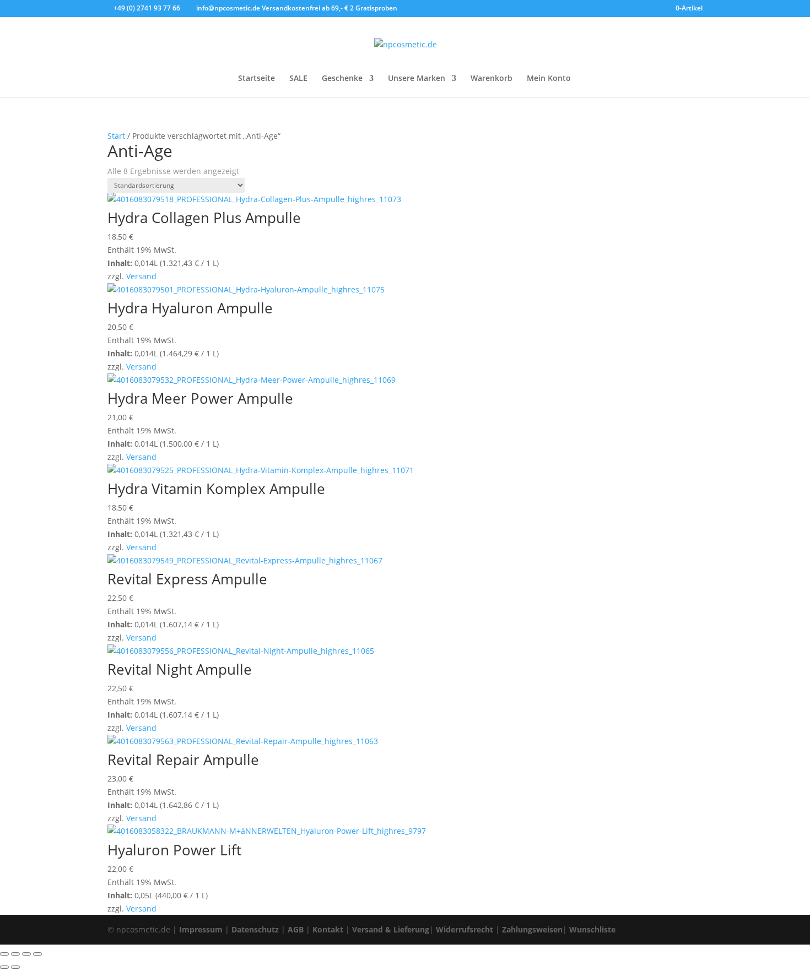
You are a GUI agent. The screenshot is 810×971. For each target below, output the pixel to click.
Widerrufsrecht (464, 929)
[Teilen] (26, 954)
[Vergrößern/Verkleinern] (4, 954)
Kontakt (327, 929)
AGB (296, 929)
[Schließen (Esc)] (37, 954)
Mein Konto (549, 78)
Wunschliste (592, 929)
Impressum (201, 929)
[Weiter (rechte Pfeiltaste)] (15, 967)
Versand (141, 276)
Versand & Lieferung (390, 929)
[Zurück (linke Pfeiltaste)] (4, 967)
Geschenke (342, 78)
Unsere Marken (416, 78)
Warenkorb (491, 78)
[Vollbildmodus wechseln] (15, 954)
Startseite (256, 78)
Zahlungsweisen (532, 929)
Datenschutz (255, 929)
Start (116, 136)
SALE (298, 78)
